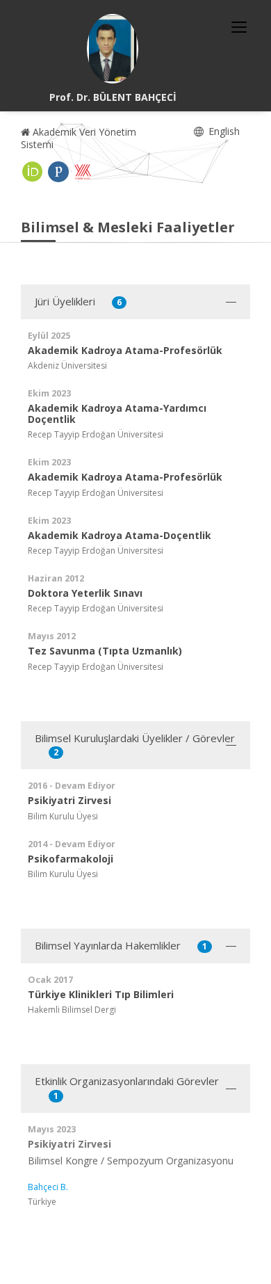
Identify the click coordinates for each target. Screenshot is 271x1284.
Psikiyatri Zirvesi (69, 1143)
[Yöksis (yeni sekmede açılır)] (82, 171)
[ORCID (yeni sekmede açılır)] (32, 171)
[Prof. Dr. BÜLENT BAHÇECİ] (112, 48)
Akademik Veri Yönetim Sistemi (78, 138)
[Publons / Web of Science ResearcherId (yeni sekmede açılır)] (58, 171)
